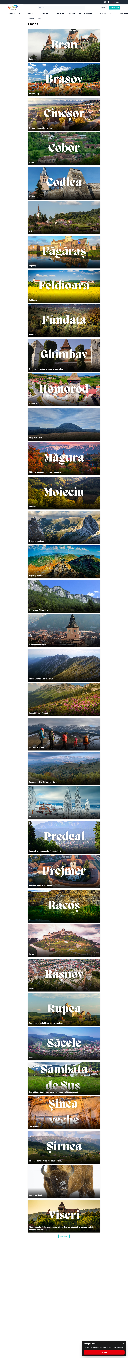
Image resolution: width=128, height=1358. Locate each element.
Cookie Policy (121, 1347)
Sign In (103, 8)
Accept (104, 1352)
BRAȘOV (30, 13)
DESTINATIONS (58, 13)
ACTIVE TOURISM (86, 13)
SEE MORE (64, 1236)
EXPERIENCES (43, 13)
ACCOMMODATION (104, 13)
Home (32, 18)
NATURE (71, 13)
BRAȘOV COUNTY (16, 13)
